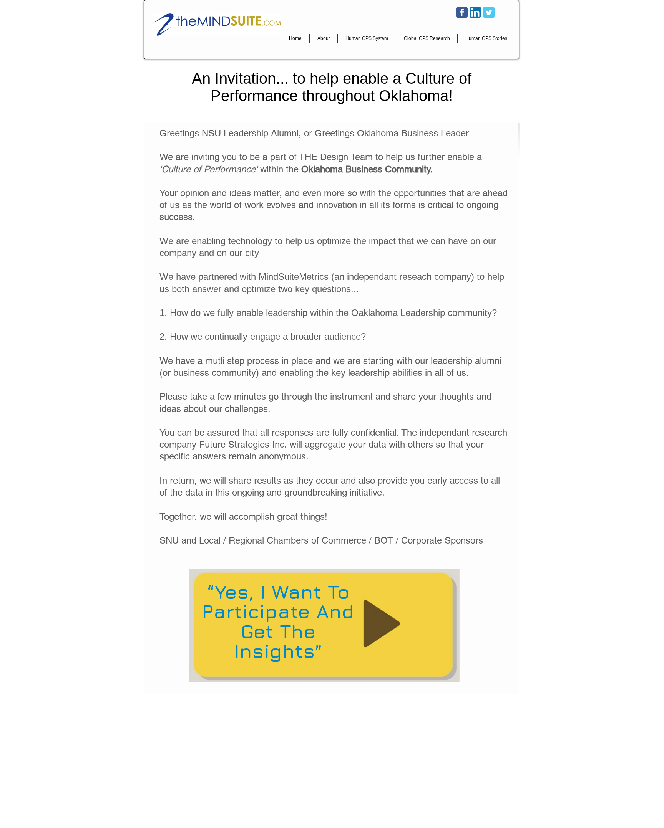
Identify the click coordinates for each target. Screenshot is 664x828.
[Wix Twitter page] (489, 12)
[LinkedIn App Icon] (475, 12)
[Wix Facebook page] (462, 12)
